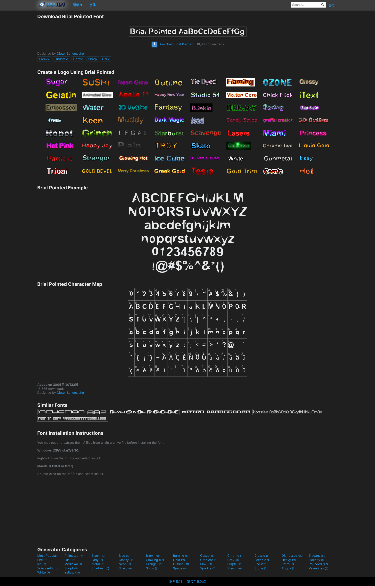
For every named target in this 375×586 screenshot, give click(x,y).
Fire (42, 560)
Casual (207, 556)
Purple (234, 564)
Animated (73, 556)
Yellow (72, 572)
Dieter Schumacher (71, 53)
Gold (179, 560)
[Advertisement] (18, 72)
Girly (97, 560)
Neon (125, 564)
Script (71, 568)
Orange (154, 564)
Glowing (155, 560)
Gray (233, 560)
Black (98, 556)
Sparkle (208, 568)
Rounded (318, 564)
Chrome (235, 556)
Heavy (289, 560)
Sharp (92, 59)
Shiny (152, 568)
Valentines (318, 568)
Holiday (317, 560)
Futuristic (61, 59)
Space (180, 568)
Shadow (100, 568)
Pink (206, 564)
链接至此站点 (196, 581)
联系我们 (175, 581)
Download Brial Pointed (175, 44)
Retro (288, 564)
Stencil (234, 568)
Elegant (317, 556)
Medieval (73, 564)
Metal (98, 564)
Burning (181, 556)
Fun (69, 560)
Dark (105, 59)
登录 (332, 6)
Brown (153, 556)
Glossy (126, 560)
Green (261, 560)
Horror (78, 59)
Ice (41, 564)
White (43, 572)
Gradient (208, 560)
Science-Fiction (50, 568)
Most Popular (47, 556)
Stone (260, 568)
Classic (262, 556)
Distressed (292, 556)
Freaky (44, 59)
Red (260, 564)
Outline (181, 564)
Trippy (289, 568)
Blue (124, 556)
